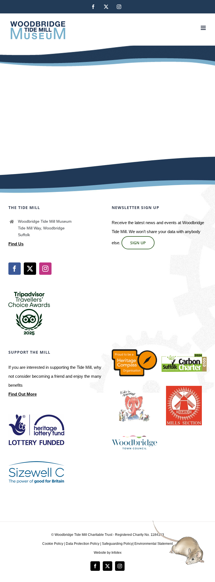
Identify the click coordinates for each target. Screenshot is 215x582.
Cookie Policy (52, 544)
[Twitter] (30, 268)
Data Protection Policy (82, 544)
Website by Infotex (107, 553)
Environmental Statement (153, 544)
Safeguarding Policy (117, 544)
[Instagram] (45, 268)
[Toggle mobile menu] (204, 28)
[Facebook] (14, 268)
